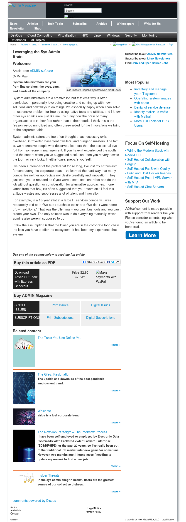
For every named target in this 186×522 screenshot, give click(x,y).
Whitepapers (125, 24)
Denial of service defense (152, 107)
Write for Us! (153, 24)
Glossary (13, 519)
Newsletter (17, 28)
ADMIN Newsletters (160, 54)
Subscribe (80, 24)
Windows (113, 35)
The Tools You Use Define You (59, 337)
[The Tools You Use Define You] (24, 351)
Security (131, 35)
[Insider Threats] (24, 477)
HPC (85, 35)
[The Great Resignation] (24, 387)
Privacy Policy (93, 511)
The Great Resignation (54, 374)
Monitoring (149, 35)
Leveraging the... (71, 44)
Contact (14, 513)
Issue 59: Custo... (50, 44)
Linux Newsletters (159, 58)
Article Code (15, 510)
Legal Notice (94, 508)
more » (115, 344)
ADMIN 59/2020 (41, 70)
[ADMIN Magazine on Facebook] (148, 44)
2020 (34, 44)
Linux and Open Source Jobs (149, 63)
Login (171, 44)
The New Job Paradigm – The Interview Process (72, 432)
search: (68, 5)
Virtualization (67, 35)
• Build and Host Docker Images (148, 173)
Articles (32, 24)
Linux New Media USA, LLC (145, 519)
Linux (97, 35)
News (13, 24)
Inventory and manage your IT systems (150, 91)
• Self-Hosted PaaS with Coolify (147, 168)
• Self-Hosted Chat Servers (144, 186)
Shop (38, 28)
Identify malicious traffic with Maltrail (151, 114)
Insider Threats (48, 475)
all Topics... (39, 39)
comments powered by (34, 500)
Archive (101, 24)
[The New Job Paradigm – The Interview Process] (24, 445)
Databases (18, 39)
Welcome (44, 410)
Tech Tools (55, 24)
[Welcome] (24, 416)
